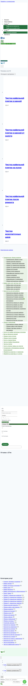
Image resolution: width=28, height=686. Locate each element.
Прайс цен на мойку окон (13, 28)
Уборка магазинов (9, 615)
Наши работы (8, 21)
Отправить (5, 444)
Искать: (3, 679)
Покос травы (7, 593)
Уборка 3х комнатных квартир (12, 599)
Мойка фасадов (8, 589)
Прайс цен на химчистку (12, 26)
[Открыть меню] (2, 66)
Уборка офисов (7, 617)
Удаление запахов (9, 623)
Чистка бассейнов (8, 642)
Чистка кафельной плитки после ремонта (14, 199)
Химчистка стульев (9, 636)
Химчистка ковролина (10, 627)
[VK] (4, 38)
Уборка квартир (8, 609)
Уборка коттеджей (9, 611)
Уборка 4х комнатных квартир (12, 601)
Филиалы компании (11, 32)
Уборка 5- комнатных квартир (12, 603)
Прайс (5, 664)
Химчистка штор (8, 640)
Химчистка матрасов (9, 632)
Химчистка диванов (9, 625)
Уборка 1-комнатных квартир (12, 595)
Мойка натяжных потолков (11, 585)
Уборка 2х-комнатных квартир (12, 597)
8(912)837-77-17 (4, 60)
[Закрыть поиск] (2, 677)
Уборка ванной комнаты (10, 605)
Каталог (6, 19)
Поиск (2, 681)
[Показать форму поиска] (2, 41)
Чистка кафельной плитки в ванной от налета (14, 133)
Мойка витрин (7, 583)
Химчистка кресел (9, 630)
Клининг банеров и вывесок (11, 581)
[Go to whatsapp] (24, 682)
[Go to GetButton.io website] (24, 684)
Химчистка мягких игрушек (11, 634)
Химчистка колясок (9, 629)
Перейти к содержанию (8, 1)
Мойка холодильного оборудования (14, 591)
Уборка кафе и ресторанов (11, 607)
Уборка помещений (9, 619)
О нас (4, 670)
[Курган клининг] (3, 16)
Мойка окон (6, 587)
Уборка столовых (8, 621)
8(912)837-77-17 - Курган (8, 43)
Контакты (7, 34)
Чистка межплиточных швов (13, 234)
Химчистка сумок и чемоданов (12, 638)
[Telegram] (2, 38)
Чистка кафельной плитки (11, 644)
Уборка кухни (7, 613)
